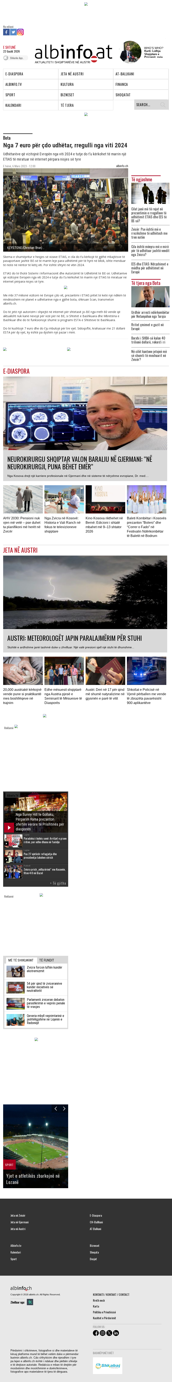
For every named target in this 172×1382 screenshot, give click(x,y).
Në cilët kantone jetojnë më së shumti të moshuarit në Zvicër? (149, 356)
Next (64, 1108)
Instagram (20, 32)
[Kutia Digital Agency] (30, 1302)
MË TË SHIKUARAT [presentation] (21, 960)
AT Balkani (95, 1229)
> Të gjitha (58, 883)
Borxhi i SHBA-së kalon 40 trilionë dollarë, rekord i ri (148, 340)
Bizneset (94, 1245)
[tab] (21, 960)
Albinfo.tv (15, 1245)
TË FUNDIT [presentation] (46, 960)
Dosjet (93, 1259)
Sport (13, 1259)
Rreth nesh (99, 1300)
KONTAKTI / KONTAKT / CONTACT (111, 1294)
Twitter (13, 32)
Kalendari (15, 1252)
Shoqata (94, 1252)
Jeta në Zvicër (17, 1215)
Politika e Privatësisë (104, 1312)
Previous (56, 1108)
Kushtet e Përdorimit (104, 1318)
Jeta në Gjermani (19, 1222)
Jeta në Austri (17, 1229)
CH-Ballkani (96, 1222)
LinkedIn (27, 32)
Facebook (6, 32)
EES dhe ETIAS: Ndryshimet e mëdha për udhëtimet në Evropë (149, 268)
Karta (96, 1306)
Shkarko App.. (17, 58)
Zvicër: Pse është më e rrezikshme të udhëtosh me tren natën (149, 233)
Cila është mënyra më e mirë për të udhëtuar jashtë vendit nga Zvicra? (150, 251)
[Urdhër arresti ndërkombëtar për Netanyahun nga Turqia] (150, 296)
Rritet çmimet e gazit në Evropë (147, 327)
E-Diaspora (96, 1215)
